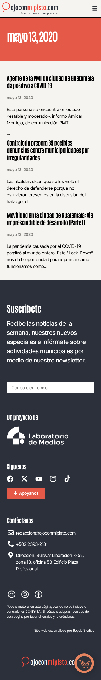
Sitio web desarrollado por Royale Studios (64, 630)
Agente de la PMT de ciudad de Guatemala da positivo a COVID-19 (50, 81)
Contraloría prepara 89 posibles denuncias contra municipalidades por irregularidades (48, 150)
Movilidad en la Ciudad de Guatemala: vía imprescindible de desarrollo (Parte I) (50, 218)
